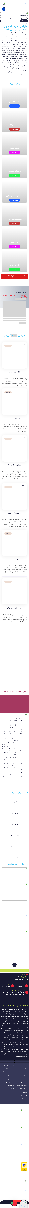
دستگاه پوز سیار (23, 1088)
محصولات (10, 1085)
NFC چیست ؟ (14, 559)
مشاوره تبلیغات (23, 1079)
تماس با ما (24, 1075)
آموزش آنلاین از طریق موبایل (14, 608)
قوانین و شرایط (23, 1095)
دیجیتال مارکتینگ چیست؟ (14, 465)
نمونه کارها (10, 1079)
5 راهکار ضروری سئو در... (14, 372)
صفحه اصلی (24, 1065)
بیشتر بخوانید (14, 340)
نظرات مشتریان (23, 1101)
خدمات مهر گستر (8, 1075)
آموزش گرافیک (9, 1068)
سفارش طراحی (23, 1098)
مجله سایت (8, 345)
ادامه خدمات (24, 20)
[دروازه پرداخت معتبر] (24, 1166)
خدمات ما (25, 1071)
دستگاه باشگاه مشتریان (22, 1085)
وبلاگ (11, 1088)
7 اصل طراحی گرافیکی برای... (14, 513)
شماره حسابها (24, 1092)
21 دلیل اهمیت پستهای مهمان (14, 418)
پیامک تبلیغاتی (24, 1082)
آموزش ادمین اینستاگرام (7, 1071)
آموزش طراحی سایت (7, 1065)
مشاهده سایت (15, 106)
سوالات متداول (9, 1082)
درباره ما (25, 1068)
